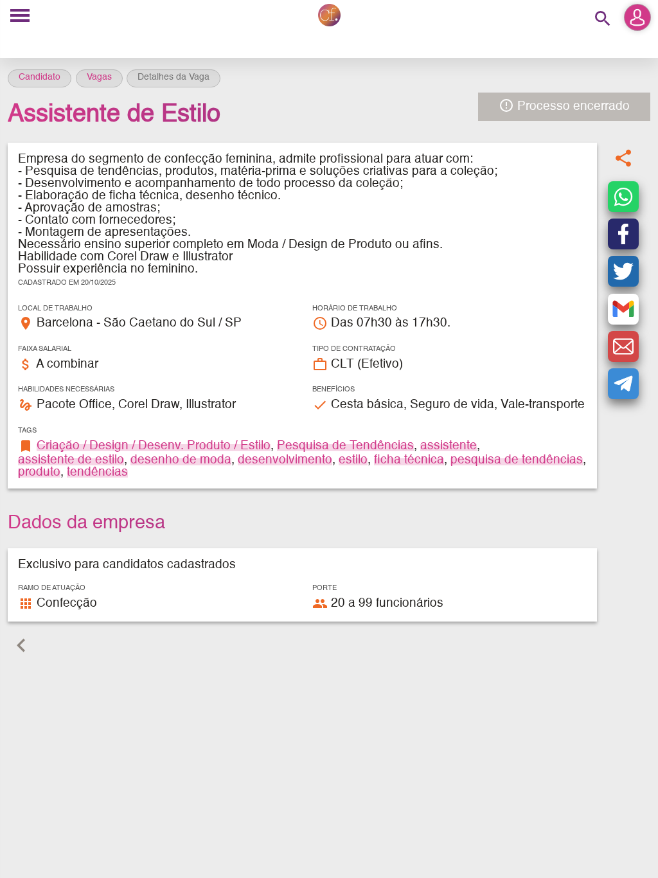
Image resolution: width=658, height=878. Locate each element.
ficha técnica (409, 460)
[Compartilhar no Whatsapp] (623, 196)
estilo (353, 460)
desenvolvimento (285, 460)
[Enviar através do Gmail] (623, 309)
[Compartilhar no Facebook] (623, 234)
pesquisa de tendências (516, 460)
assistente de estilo (71, 460)
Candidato (39, 77)
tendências (97, 472)
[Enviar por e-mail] (623, 346)
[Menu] (20, 16)
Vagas (99, 77)
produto (39, 472)
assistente (448, 446)
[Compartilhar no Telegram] (623, 383)
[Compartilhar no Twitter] (623, 271)
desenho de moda (180, 460)
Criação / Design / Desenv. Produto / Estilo (154, 446)
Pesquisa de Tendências (345, 446)
